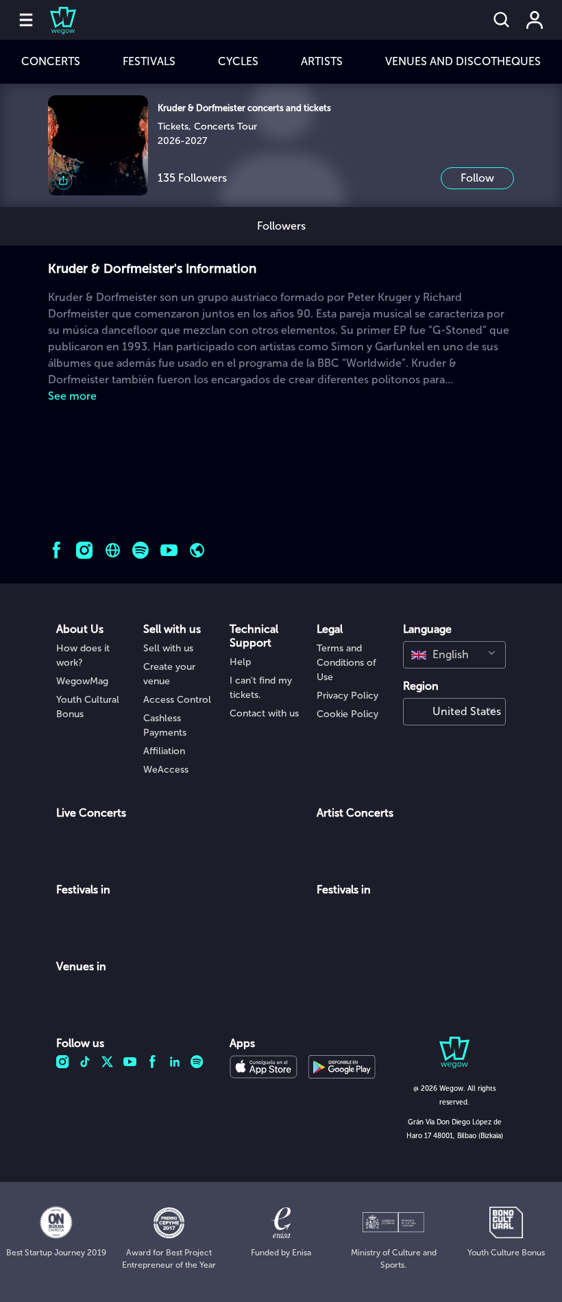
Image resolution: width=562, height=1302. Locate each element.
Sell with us (168, 648)
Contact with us (264, 713)
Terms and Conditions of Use (346, 662)
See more (72, 395)
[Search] (501, 19)
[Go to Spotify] (140, 550)
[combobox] (454, 655)
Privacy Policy (347, 695)
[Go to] (197, 550)
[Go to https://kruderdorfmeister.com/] (112, 550)
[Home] (55, 19)
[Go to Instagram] (84, 550)
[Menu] (26, 19)
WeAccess (165, 769)
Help (240, 662)
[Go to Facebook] (56, 550)
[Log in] (534, 19)
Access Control (177, 700)
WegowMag (82, 681)
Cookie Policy (347, 714)
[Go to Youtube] (169, 550)
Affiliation (164, 751)
